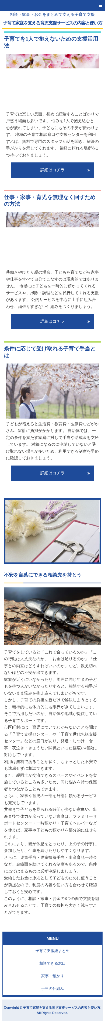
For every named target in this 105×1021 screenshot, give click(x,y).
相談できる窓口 (52, 963)
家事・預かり (52, 976)
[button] (52, 5)
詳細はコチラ (52, 170)
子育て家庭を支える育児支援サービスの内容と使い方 (52, 23)
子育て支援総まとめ (52, 951)
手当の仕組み (52, 989)
